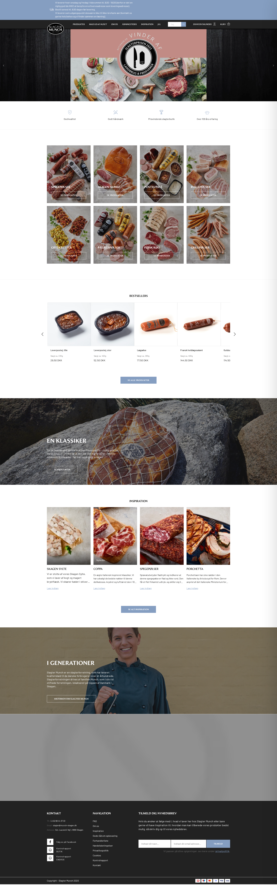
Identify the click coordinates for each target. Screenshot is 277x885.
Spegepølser (149, 568)
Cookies (97, 855)
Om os (114, 24)
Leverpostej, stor (102, 350)
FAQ (95, 821)
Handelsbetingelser (103, 845)
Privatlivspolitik (100, 850)
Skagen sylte (57, 568)
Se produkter (62, 469)
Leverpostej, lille (59, 350)
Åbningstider (129, 24)
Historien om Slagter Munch (71, 699)
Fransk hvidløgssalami (191, 350)
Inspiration (147, 24)
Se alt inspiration (138, 609)
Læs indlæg (53, 588)
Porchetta (195, 568)
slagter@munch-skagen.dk (65, 825)
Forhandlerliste (100, 840)
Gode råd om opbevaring (105, 835)
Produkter (79, 24)
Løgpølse (141, 350)
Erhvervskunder (202, 24)
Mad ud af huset (98, 24)
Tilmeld (218, 844)
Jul (159, 24)
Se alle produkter (138, 380)
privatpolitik (222, 851)
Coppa (98, 568)
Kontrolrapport (100, 860)
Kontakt (97, 865)
